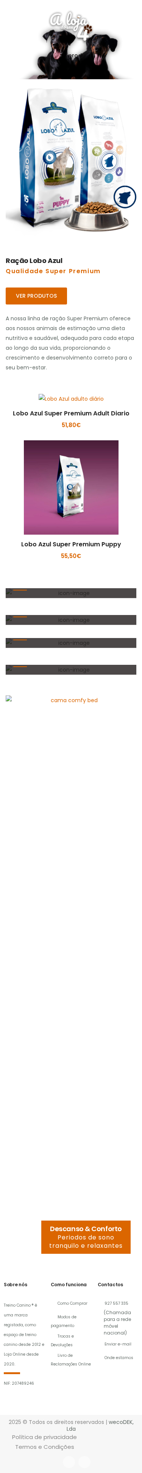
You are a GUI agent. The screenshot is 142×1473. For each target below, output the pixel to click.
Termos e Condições (44, 1447)
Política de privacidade (44, 1437)
